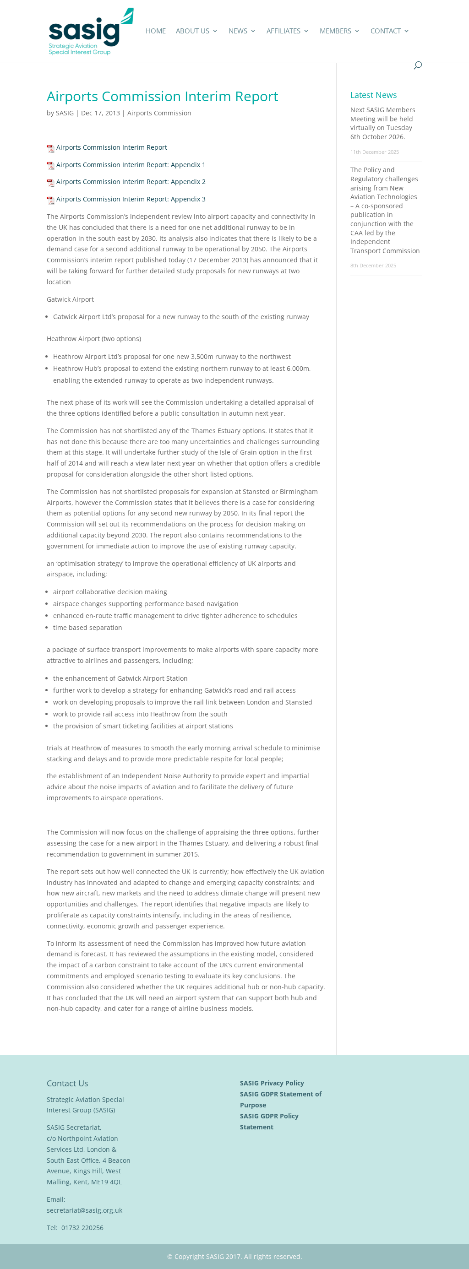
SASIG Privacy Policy (273, 1083)
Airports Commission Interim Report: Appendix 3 (131, 199)
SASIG (65, 112)
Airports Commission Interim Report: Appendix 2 (131, 181)
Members (335, 31)
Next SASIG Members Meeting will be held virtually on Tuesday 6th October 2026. (382, 123)
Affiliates (283, 31)
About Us (192, 31)
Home (156, 31)
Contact (386, 31)
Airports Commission (159, 112)
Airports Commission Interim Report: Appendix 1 (131, 164)
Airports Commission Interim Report (111, 147)
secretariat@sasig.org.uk (84, 1210)
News (238, 31)
